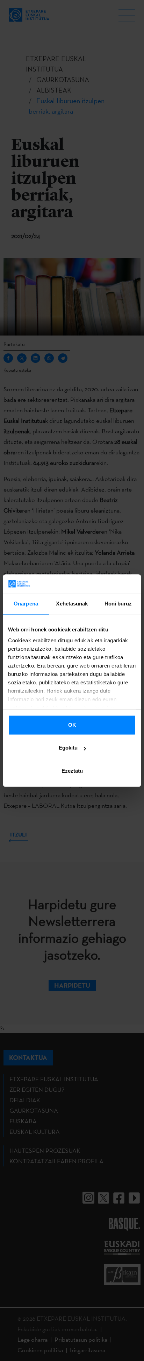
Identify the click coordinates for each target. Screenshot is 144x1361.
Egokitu (68, 748)
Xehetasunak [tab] (72, 604)
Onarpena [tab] (26, 604)
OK (72, 725)
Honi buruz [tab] (118, 604)
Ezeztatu (72, 771)
